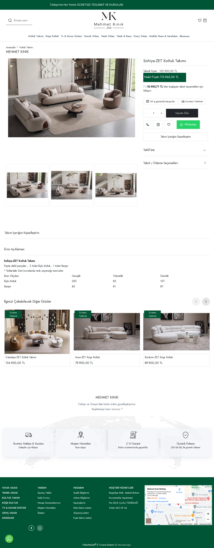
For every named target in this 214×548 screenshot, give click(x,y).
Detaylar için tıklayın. (28, 447)
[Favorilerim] (200, 20)
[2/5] (10, 221)
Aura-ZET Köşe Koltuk (87, 357)
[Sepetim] (204, 20)
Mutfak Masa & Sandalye (163, 36)
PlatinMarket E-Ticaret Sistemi (98, 545)
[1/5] (8, 221)
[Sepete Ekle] (182, 113)
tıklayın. (147, 91)
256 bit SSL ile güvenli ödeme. (185, 447)
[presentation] (196, 302)
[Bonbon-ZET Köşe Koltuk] (176, 332)
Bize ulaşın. (80, 447)
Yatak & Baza (124, 36)
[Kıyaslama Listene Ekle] (158, 124)
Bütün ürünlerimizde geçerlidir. (133, 447)
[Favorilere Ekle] (168, 124)
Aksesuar (184, 36)
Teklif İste (149, 150)
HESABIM (78, 488)
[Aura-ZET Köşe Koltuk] (107, 332)
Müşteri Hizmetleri (81, 444)
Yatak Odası (108, 36)
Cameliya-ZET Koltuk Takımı (21, 357)
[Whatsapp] (9, 539)
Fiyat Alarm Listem (82, 518)
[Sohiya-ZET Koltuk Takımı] (71, 97)
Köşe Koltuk (52, 36)
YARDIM (42, 488)
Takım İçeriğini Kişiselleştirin (175, 137)
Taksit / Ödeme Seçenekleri (160, 163)
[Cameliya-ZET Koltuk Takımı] (37, 332)
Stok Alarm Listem (82, 508)
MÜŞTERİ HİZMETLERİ (121, 488)
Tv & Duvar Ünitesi (71, 36)
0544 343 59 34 (118, 508)
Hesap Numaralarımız (49, 503)
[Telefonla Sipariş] (147, 124)
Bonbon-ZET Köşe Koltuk (159, 357)
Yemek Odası (91, 36)
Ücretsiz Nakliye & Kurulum (28, 444)
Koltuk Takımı (36, 36)
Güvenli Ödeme (186, 444)
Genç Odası (140, 36)
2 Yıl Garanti (133, 444)
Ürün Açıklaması (14, 249)
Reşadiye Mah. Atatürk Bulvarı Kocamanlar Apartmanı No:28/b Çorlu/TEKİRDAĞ (124, 498)
